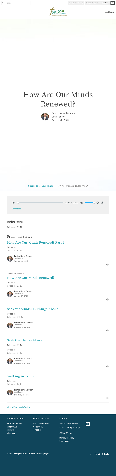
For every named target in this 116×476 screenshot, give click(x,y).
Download (16, 208)
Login (46, 454)
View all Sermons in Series (18, 407)
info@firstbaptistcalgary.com (75, 427)
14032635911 (72, 423)
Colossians (47, 185)
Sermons (33, 185)
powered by (97, 456)
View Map (11, 433)
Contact (105, 3)
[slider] (40, 202)
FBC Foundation (76, 3)
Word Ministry (92, 3)
